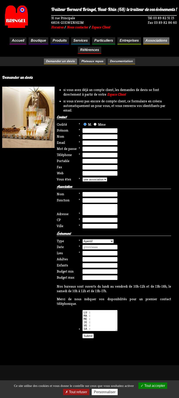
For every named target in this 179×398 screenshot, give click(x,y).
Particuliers (103, 40)
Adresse (63, 214)
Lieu (60, 253)
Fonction (63, 200)
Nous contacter (77, 27)
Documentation (121, 61)
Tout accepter (154, 386)
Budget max (65, 277)
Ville (60, 226)
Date (60, 247)
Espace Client (100, 27)
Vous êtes (64, 179)
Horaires (57, 27)
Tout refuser (77, 392)
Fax (59, 167)
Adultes (62, 259)
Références (89, 50)
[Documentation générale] (28, 146)
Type (60, 241)
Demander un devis (60, 61)
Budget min (65, 271)
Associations (156, 40)
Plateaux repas (92, 61)
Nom (60, 136)
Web (60, 173)
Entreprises (129, 40)
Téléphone (64, 155)
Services (80, 40)
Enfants (62, 265)
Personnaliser (104, 392)
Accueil (18, 40)
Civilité (62, 124)
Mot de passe (66, 148)
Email (61, 142)
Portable (63, 161)
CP (59, 220)
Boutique (38, 40)
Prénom (62, 130)
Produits (60, 40)
